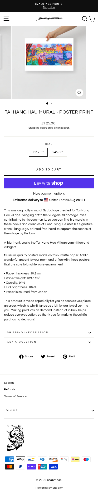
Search (9, 382)
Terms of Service (15, 396)
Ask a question (21, 342)
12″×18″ (38, 152)
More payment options (49, 193)
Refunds (9, 389)
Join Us (11, 410)
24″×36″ (58, 152)
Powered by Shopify (49, 487)
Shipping (34, 128)
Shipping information (28, 332)
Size (49, 144)
